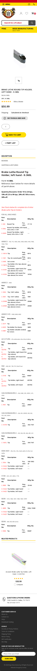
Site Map (4, 642)
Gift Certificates (6, 639)
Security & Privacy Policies (9, 629)
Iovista (24, 667)
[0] (32, 13)
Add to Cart (16, 565)
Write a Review (18, 101)
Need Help (29, 4)
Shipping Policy (6, 634)
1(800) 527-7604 (34, 4)
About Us (4, 614)
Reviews (4, 161)
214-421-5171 (14, 603)
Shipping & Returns (9, 165)
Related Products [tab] (9, 539)
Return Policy (5, 637)
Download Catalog (7, 622)
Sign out (21, 13)
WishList (26, 13)
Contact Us (5, 617)
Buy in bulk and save (16, 118)
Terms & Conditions (7, 631)
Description (6, 156)
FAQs (3, 619)
